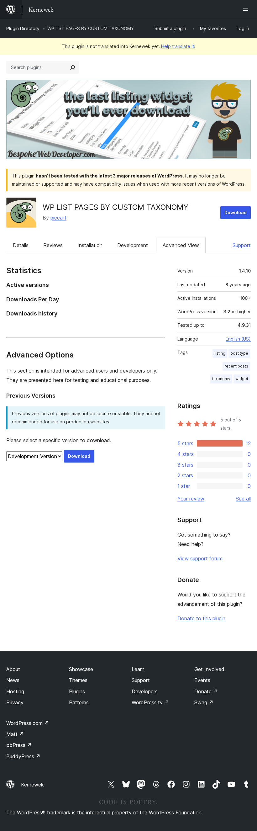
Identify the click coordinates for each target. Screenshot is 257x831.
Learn (138, 669)
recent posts (236, 366)
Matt (15, 734)
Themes (78, 680)
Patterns (79, 702)
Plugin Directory (22, 28)
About (13, 669)
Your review (190, 498)
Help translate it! (178, 46)
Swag (203, 702)
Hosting (15, 691)
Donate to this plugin (201, 618)
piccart (58, 217)
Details (21, 245)
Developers (145, 691)
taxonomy (221, 378)
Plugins (77, 691)
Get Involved (209, 669)
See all (243, 498)
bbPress (19, 745)
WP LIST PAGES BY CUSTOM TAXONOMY (115, 207)
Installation (89, 245)
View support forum (200, 558)
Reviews (53, 245)
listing (219, 353)
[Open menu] (247, 9)
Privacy (15, 702)
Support (242, 245)
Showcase (81, 669)
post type (239, 353)
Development (132, 245)
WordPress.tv (150, 702)
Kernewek (32, 784)
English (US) (238, 338)
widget (241, 378)
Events (202, 680)
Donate (206, 691)
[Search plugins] (72, 67)
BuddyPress (23, 756)
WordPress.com (27, 723)
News (12, 680)
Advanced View (181, 245)
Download (235, 212)
